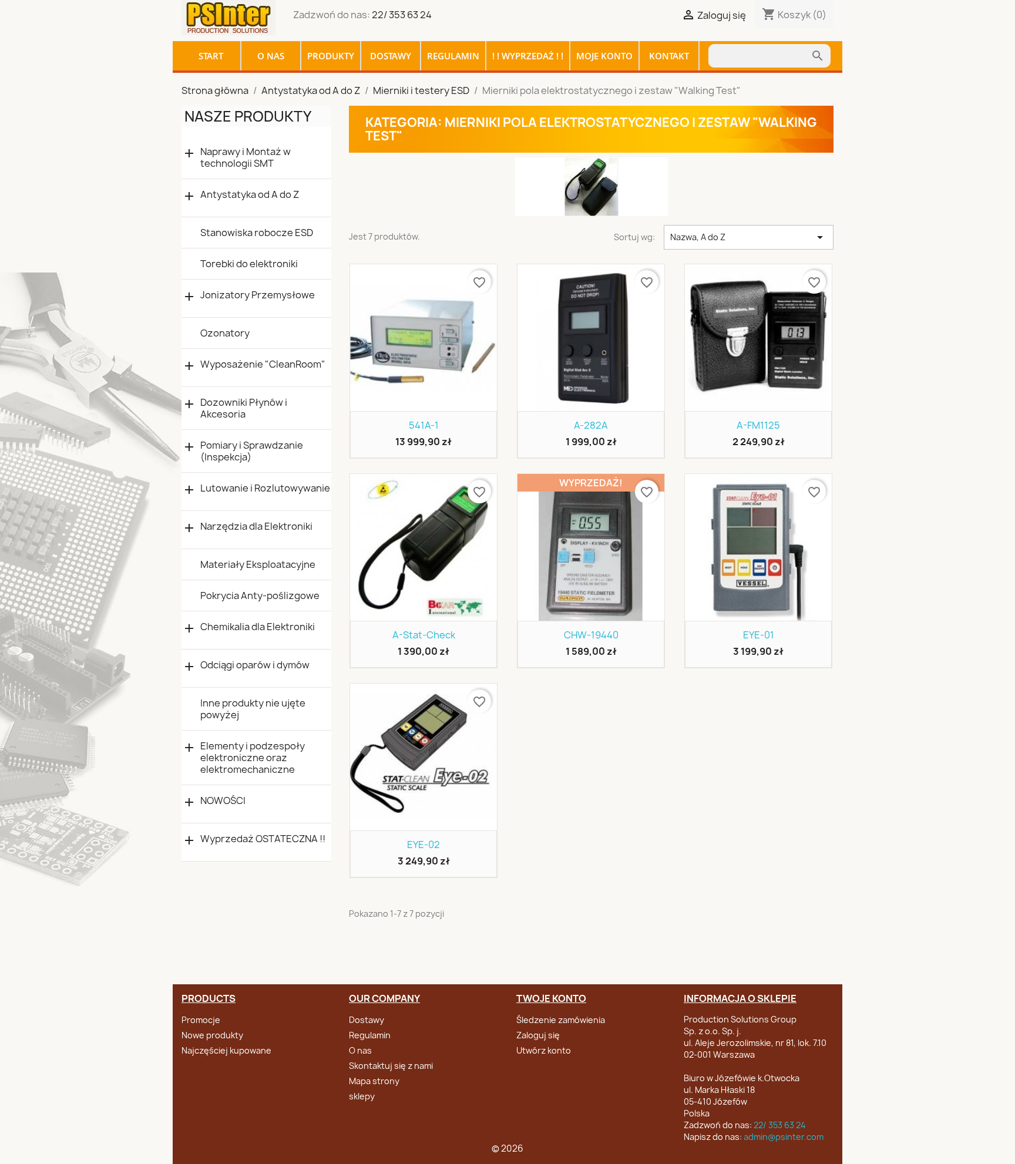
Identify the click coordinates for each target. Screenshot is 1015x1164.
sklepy (362, 1096)
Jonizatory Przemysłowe (257, 295)
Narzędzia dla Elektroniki (256, 526)
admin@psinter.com (784, 1136)
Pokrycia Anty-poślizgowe (260, 595)
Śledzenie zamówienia (560, 1019)
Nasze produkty (247, 116)
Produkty (330, 56)
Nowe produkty (212, 1035)
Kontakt (669, 56)
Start (211, 56)
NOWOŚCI (223, 801)
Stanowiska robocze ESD (256, 232)
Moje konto (604, 56)
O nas (270, 56)
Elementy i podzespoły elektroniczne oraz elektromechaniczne (252, 757)
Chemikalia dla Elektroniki (257, 627)
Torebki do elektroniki (249, 264)
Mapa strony (374, 1080)
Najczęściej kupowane (226, 1050)
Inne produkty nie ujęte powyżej (252, 709)
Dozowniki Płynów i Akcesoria (243, 408)
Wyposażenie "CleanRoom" (262, 364)
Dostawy (390, 56)
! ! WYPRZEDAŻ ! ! (527, 56)
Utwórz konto (543, 1050)
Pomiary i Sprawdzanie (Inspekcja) (251, 451)
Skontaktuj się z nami (391, 1065)
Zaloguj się (538, 1035)
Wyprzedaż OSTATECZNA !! (262, 839)
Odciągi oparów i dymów (255, 665)
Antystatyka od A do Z (249, 195)
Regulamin (453, 56)
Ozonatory (225, 333)
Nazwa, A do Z (748, 237)
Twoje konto (551, 998)
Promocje (201, 1019)
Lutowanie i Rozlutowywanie (265, 488)
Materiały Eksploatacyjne (257, 564)
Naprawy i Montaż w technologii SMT (245, 157)
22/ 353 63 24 (402, 14)
